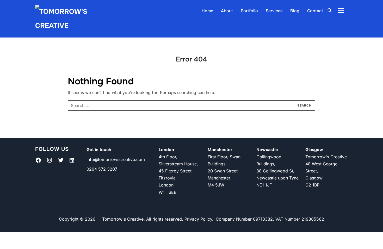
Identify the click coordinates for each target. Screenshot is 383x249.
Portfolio (249, 11)
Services (274, 11)
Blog (294, 11)
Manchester (220, 149)
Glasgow (314, 149)
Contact (315, 11)
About (227, 11)
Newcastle (267, 149)
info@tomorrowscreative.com (116, 159)
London (166, 149)
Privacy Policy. (198, 219)
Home (207, 11)
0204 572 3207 (102, 169)
